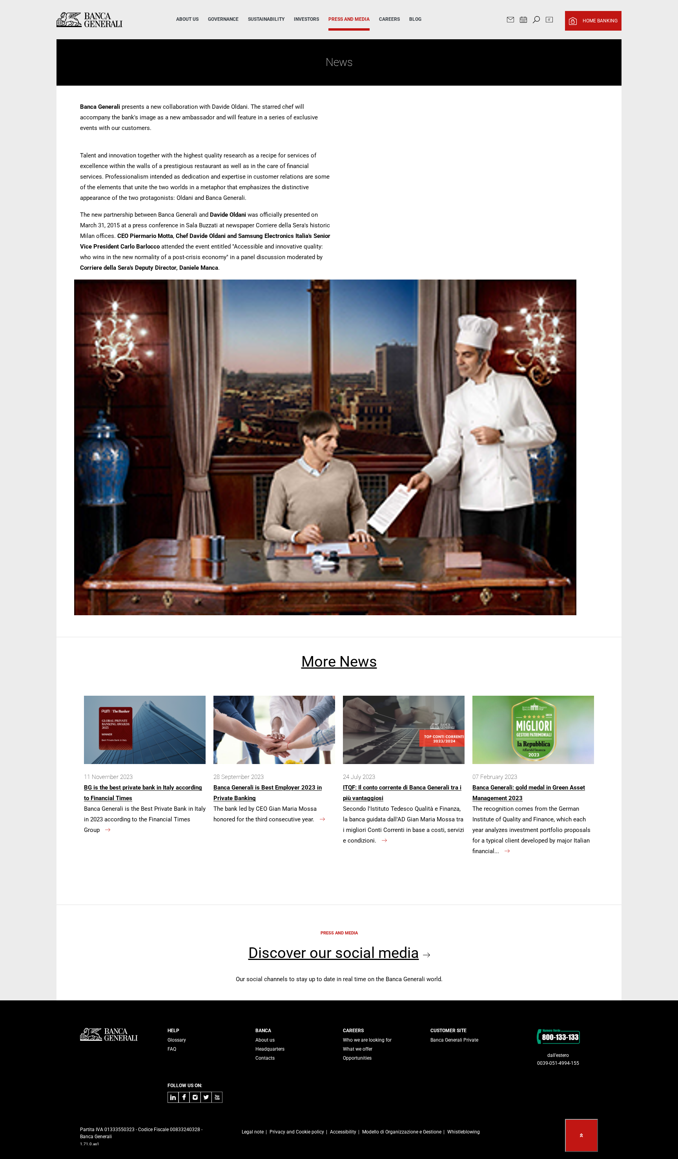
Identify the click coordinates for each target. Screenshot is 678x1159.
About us (265, 1040)
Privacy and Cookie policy (297, 1132)
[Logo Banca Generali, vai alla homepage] (105, 19)
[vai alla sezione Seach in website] (536, 20)
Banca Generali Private (454, 1040)
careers (389, 19)
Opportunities (357, 1058)
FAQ (172, 1049)
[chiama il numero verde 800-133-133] (558, 1036)
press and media (349, 19)
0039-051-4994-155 (558, 1063)
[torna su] (581, 1135)
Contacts (265, 1058)
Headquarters (269, 1049)
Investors (306, 19)
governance (223, 19)
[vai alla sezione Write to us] (510, 20)
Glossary (177, 1040)
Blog (415, 19)
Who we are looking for (367, 1040)
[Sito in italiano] (549, 20)
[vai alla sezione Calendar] (523, 20)
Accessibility (343, 1132)
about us (187, 19)
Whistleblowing (463, 1132)
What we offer (357, 1049)
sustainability (266, 19)
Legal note (253, 1132)
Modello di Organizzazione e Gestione (401, 1132)
